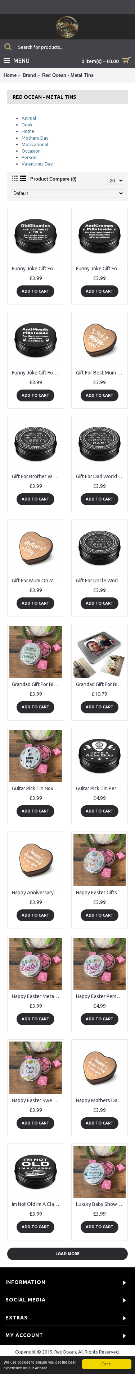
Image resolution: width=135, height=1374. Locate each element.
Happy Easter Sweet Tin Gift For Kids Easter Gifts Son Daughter (37, 1100)
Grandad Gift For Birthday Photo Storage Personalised (101, 684)
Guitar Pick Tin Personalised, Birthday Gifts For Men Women (101, 788)
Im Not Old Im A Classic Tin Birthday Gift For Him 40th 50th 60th (37, 1204)
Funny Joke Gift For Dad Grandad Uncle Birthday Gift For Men (37, 268)
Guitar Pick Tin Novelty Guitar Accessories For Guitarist (37, 788)
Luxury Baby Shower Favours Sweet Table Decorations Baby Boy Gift (101, 1204)
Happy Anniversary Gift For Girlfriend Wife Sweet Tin (37, 892)
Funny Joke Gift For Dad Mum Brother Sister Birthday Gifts (101, 268)
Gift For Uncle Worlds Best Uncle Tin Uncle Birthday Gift (101, 580)
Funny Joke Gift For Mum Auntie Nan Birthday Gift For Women (37, 373)
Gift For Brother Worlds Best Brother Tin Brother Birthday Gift (37, 476)
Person (29, 157)
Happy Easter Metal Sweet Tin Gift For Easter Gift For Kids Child (37, 996)
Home (10, 75)
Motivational (35, 144)
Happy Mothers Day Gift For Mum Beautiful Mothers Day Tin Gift (101, 1100)
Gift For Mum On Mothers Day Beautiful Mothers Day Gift (37, 580)
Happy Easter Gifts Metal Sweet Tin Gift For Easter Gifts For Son (101, 892)
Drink (27, 124)
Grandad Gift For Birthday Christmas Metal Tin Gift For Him (37, 684)
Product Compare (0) (53, 179)
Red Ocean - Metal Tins (68, 75)
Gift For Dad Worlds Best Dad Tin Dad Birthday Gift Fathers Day (101, 476)
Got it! (107, 1363)
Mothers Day (35, 137)
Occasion (31, 150)
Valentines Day (37, 163)
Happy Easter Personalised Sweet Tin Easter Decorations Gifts (101, 996)
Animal (29, 118)
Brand (29, 75)
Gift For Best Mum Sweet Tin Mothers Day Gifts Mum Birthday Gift (101, 373)
